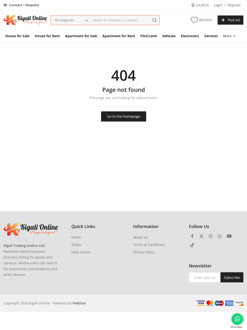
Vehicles (169, 36)
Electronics (190, 36)
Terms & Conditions (149, 244)
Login (218, 5)
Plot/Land (148, 36)
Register (234, 5)
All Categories (64, 20)
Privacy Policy (144, 252)
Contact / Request (23, 5)
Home (76, 237)
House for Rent (47, 36)
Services (211, 36)
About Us (140, 237)
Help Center (81, 252)
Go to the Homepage (123, 116)
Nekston (79, 303)
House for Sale (17, 36)
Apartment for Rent (118, 36)
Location (202, 5)
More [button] (228, 36)
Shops (76, 244)
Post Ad (233, 20)
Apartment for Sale (81, 36)
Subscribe (232, 277)
